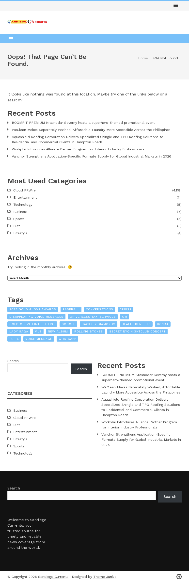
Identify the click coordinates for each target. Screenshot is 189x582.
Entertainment (25, 197)
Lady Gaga (18, 331)
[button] (175, 5)
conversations (99, 309)
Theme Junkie (104, 577)
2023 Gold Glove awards (32, 309)
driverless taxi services (93, 316)
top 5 (14, 339)
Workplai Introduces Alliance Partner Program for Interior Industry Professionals (78, 149)
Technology (22, 204)
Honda (163, 324)
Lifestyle (20, 233)
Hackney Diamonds (98, 324)
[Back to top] (179, 577)
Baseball (71, 309)
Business (20, 212)
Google (68, 324)
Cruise (125, 309)
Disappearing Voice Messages (36, 316)
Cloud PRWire (24, 190)
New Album (58, 331)
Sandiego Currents (53, 577)
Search (13, 361)
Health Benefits (136, 324)
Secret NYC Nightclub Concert (137, 331)
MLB (38, 331)
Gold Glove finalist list (32, 324)
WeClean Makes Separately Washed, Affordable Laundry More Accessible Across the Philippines (91, 130)
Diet (16, 226)
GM (124, 316)
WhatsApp (67, 339)
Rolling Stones (88, 331)
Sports (18, 219)
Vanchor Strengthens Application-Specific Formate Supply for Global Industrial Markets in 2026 (91, 156)
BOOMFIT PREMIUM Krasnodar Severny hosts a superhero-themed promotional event (83, 123)
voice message (38, 339)
